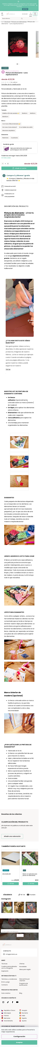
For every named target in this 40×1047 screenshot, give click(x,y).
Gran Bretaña (8, 1021)
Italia (23, 1015)
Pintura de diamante (14, 213)
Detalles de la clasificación (11, 84)
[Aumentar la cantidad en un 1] (8, 163)
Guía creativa (5, 993)
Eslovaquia (7, 1013)
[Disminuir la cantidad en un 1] (2, 163)
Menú (2, 15)
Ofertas (21, 964)
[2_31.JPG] (19, 478)
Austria (24, 1021)
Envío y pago (7, 157)
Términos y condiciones (9, 979)
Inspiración (4, 971)
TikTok (8, 369)
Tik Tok (22, 895)
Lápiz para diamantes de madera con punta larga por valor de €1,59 (21, 149)
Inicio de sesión (25, 14)
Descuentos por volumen (24, 979)
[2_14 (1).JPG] (19, 439)
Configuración (19, 1036)
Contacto (4, 985)
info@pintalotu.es (11, 954)
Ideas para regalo (25, 969)
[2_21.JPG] (19, 458)
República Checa (9, 1010)
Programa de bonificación (23, 984)
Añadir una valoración (12, 836)
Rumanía (25, 1013)
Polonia (6, 1015)
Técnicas (4, 964)
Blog (20, 993)
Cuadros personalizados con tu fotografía (9, 967)
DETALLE (12, 883)
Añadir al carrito (20, 168)
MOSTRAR (25, 9)
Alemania (7, 1018)
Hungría (24, 1010)
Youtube (32, 895)
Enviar (20, 935)
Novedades (23, 966)
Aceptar (19, 1042)
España (24, 1018)
